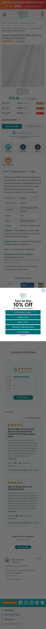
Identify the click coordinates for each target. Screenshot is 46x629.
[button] (23, 312)
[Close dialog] (43, 290)
